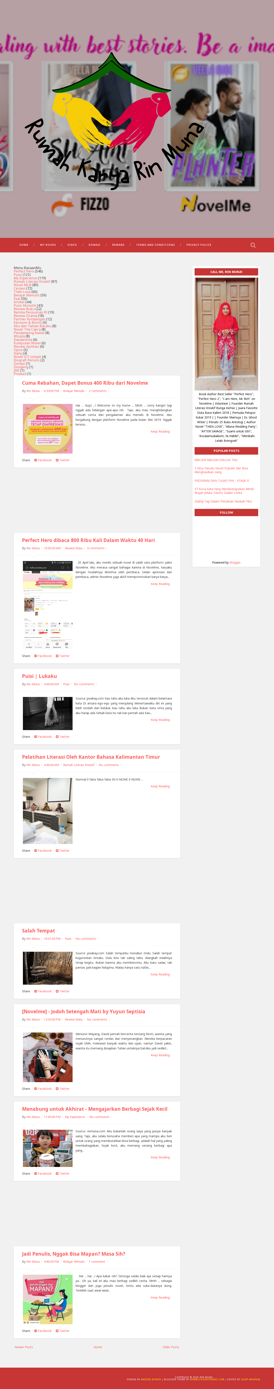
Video (72, 245)
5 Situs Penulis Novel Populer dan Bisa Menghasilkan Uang (221, 470)
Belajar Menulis (27, 295)
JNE (16, 370)
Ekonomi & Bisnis (28, 322)
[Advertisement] (97, 503)
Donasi (95, 245)
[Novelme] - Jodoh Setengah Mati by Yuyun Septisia (83, 1011)
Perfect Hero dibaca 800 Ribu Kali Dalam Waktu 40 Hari (88, 540)
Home (23, 245)
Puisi (18, 274)
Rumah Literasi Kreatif (32, 281)
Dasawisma (23, 339)
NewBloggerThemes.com (207, 1379)
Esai (17, 298)
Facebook (44, 460)
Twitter (64, 460)
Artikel (19, 302)
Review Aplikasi (26, 346)
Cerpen (19, 288)
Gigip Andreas (250, 1379)
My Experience (25, 278)
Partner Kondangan (29, 319)
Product (20, 373)
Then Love (22, 291)
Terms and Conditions (155, 245)
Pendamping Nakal (29, 332)
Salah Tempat (38, 930)
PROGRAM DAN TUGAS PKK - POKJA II (222, 481)
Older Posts (171, 1347)
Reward (118, 245)
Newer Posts (24, 1347)
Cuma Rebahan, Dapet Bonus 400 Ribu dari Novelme (85, 383)
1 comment (97, 1261)
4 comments (96, 548)
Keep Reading (160, 431)
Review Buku (24, 308)
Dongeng (21, 367)
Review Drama (25, 315)
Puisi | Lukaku (39, 676)
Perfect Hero (24, 271)
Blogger (234, 562)
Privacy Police (198, 245)
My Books (48, 245)
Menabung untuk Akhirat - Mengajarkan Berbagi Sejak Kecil (94, 1109)
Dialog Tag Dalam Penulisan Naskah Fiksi (223, 501)
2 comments (98, 391)
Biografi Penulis (27, 360)
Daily (18, 353)
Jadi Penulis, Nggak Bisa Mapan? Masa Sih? (73, 1254)
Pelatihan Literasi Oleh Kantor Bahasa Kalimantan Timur (91, 757)
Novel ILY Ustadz (27, 356)
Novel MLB (22, 285)
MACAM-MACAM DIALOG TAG (216, 460)
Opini (18, 350)
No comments (84, 684)
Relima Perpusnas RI (30, 312)
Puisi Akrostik (25, 305)
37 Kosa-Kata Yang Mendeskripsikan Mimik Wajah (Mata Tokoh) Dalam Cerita (224, 491)
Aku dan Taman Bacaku (32, 326)
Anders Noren (151, 1379)
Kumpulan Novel (27, 343)
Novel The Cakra (27, 329)
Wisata (19, 336)
